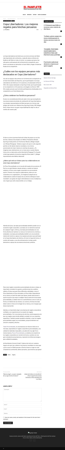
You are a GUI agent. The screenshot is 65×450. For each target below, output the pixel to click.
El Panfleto (7, 29)
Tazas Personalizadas (9, 326)
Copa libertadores (12, 18)
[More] (52, 364)
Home (4, 18)
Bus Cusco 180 (47, 84)
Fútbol (9, 354)
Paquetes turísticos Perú (50, 88)
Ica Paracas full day (49, 81)
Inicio (24, 14)
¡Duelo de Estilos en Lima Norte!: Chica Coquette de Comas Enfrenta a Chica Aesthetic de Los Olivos (33, 376)
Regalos (13, 354)
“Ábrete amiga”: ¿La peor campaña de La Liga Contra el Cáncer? (12, 375)
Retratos (29, 14)
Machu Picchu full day (49, 78)
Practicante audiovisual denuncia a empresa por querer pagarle (51, 64)
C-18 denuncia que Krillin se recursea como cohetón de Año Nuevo (52, 27)
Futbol (13, 20)
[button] (60, 1)
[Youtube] (34, 440)
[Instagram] (30, 440)
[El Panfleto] (32, 7)
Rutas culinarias (42, 14)
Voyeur (34, 14)
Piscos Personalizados (18, 333)
